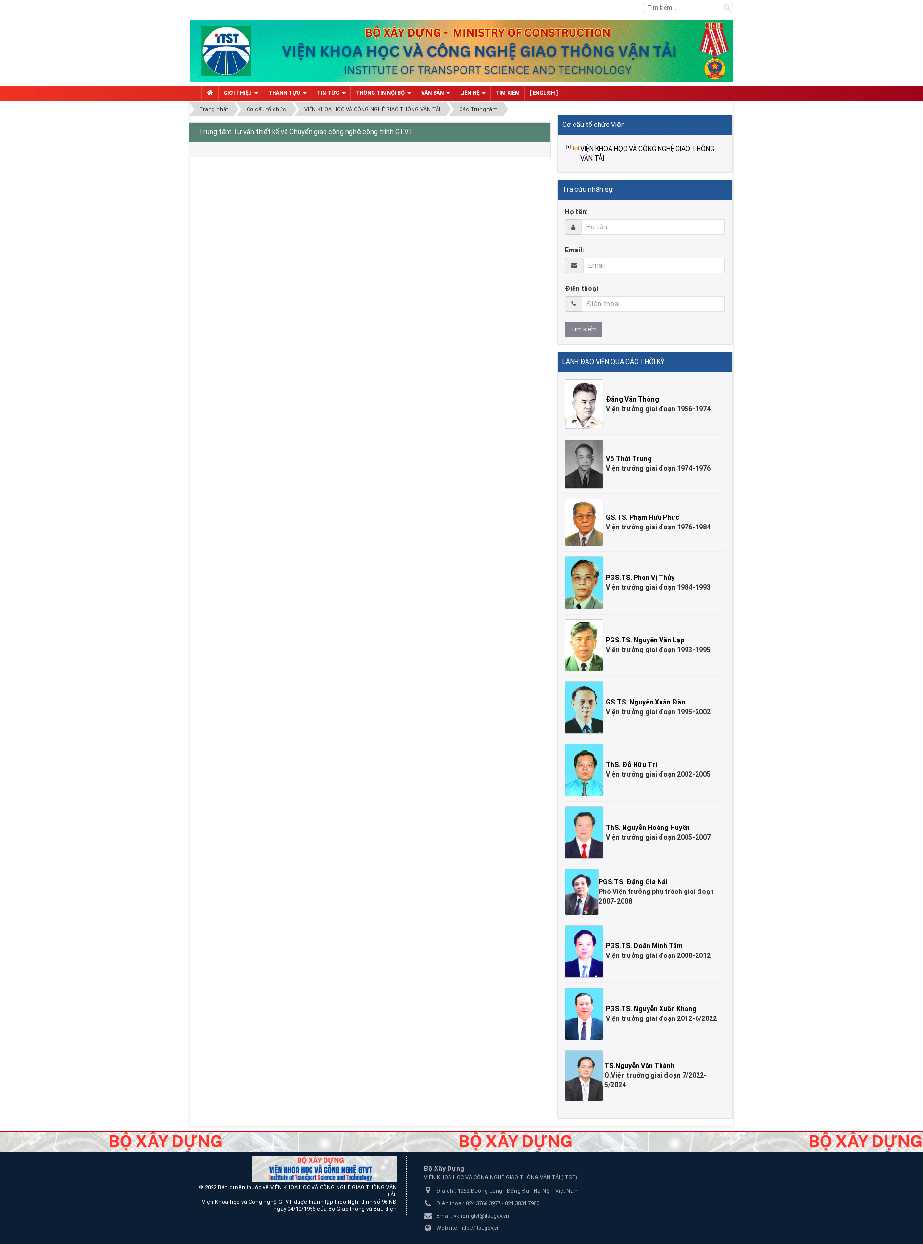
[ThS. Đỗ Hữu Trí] (585, 769)
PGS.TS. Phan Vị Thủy (640, 577)
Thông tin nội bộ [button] (381, 93)
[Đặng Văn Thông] (585, 404)
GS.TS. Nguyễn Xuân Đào (646, 702)
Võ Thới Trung (629, 459)
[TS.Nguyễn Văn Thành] (585, 1075)
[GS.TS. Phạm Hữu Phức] (585, 522)
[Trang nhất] (210, 93)
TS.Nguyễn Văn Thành (639, 1065)
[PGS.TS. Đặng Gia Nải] (583, 891)
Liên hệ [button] (470, 93)
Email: (574, 250)
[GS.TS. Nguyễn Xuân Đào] (585, 707)
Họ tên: (576, 211)
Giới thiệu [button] (238, 93)
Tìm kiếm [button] (508, 93)
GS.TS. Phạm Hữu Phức (642, 517)
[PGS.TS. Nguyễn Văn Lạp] (585, 644)
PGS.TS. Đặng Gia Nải (633, 882)
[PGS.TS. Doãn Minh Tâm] (585, 951)
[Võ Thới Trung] (585, 463)
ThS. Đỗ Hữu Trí (631, 764)
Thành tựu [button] (285, 93)
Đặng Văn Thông (632, 399)
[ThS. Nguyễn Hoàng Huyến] (585, 832)
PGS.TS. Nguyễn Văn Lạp (645, 640)
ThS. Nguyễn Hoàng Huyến (648, 827)
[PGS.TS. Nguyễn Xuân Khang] (585, 1013)
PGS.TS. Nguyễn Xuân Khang (651, 1009)
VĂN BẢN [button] (433, 93)
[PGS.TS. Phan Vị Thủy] (585, 582)
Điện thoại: (582, 288)
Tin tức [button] (329, 93)
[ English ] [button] (544, 93)
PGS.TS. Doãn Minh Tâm (644, 946)
